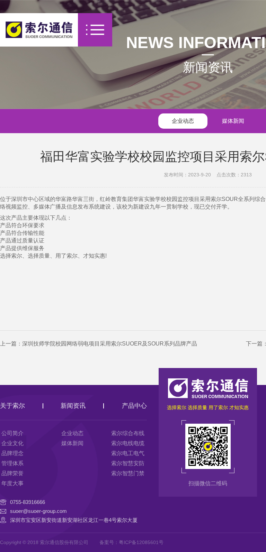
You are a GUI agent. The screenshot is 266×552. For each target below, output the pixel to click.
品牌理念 (12, 453)
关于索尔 (12, 405)
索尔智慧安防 (127, 463)
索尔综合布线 (127, 433)
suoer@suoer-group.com (38, 511)
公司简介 (12, 433)
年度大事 (12, 483)
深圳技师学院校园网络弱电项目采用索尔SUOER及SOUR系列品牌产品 (109, 344)
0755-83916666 (27, 502)
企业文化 (12, 443)
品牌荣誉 (12, 473)
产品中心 (134, 405)
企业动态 (183, 121)
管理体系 (12, 463)
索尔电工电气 (127, 453)
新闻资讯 (208, 67)
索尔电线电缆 (127, 443)
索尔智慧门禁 (127, 473)
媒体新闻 (233, 121)
